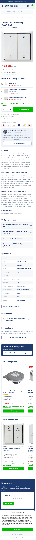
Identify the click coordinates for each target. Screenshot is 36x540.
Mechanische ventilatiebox (22, 17)
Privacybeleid (19, 537)
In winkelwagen (24, 109)
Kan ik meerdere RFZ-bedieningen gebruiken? (13, 245)
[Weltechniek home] (11, 6)
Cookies (13, 537)
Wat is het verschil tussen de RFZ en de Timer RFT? (15, 232)
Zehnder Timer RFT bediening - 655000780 (18, 90)
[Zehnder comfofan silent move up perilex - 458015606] (13, 376)
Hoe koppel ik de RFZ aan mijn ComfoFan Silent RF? (15, 225)
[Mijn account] (24, 6)
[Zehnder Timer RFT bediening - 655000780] (13, 434)
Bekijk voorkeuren (17, 534)
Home (4, 17)
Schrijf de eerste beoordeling (17, 337)
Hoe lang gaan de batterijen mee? (13, 239)
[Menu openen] (2, 6)
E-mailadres (7, 495)
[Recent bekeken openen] (28, 6)
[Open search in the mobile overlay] (17, 12)
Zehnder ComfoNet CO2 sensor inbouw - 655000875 (20, 82)
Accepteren (17, 529)
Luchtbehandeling (11, 17)
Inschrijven (8, 503)
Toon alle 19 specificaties (10, 306)
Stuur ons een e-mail (18, 143)
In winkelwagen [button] (13, 411)
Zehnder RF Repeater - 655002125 (18, 97)
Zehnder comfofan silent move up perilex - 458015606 (12, 391)
